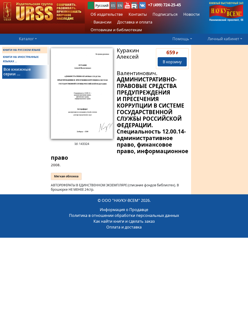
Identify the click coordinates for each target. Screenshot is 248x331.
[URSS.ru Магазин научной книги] (42, 12)
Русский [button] (101, 5)
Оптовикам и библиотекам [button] (116, 29)
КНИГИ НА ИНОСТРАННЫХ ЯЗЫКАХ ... (21, 59)
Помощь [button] (180, 38)
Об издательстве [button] (107, 14)
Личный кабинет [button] (223, 38)
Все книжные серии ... (17, 72)
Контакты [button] (138, 14)
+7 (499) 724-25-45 (164, 5)
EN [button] (120, 5)
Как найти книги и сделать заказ (124, 221)
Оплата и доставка (124, 227)
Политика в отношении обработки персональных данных (124, 215)
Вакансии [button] (102, 22)
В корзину (172, 61)
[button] (127, 5)
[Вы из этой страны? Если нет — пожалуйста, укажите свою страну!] (91, 5)
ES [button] (113, 5)
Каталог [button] (26, 38)
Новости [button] (191, 14)
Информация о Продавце (124, 209)
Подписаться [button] (165, 14)
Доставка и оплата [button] (134, 22)
